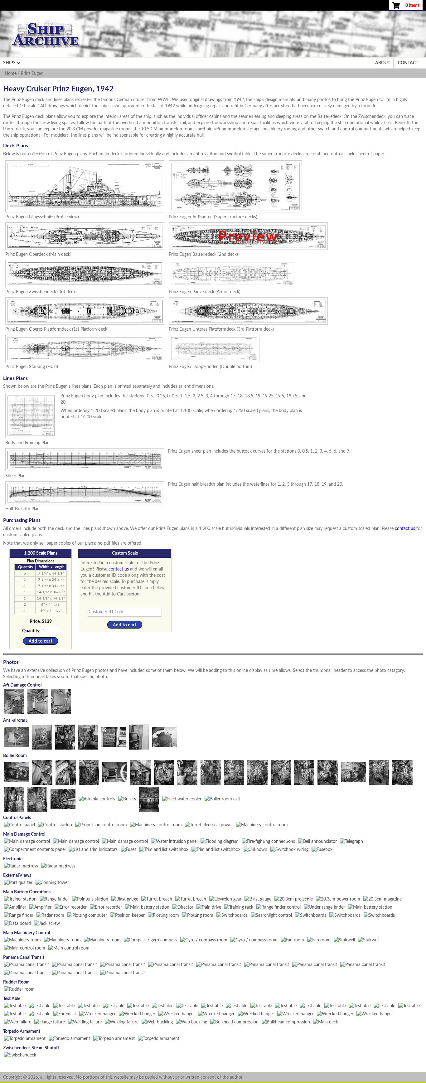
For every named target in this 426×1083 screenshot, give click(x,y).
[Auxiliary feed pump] (257, 772)
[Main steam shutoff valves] (20, 1055)
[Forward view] (314, 964)
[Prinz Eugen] (15, 1005)
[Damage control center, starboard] (14, 701)
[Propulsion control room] (101, 825)
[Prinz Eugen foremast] (64, 1014)
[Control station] (55, 825)
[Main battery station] (147, 907)
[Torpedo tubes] (69, 1038)
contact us (405, 529)
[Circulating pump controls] (328, 772)
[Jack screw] (47, 923)
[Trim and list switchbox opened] (216, 849)
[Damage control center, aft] (61, 701)
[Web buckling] (157, 1022)
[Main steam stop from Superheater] (164, 772)
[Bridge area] (266, 964)
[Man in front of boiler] (304, 772)
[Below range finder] (324, 907)
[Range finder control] (278, 907)
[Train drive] (209, 907)
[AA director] (164, 737)
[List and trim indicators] (93, 849)
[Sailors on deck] (170, 964)
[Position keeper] (127, 915)
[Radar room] (50, 915)
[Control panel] (19, 825)
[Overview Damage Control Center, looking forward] (27, 841)
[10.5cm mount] (65, 737)
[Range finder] (54, 899)
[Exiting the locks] (26, 972)
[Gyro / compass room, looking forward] (203, 940)
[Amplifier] (15, 907)
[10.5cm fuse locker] (139, 737)
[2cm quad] (16, 737)
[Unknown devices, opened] (255, 849)
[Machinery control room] (156, 825)
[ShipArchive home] (45, 34)
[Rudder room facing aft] (19, 989)
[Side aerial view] (362, 964)
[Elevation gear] (225, 899)
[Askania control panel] (63, 799)
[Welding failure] (85, 1022)
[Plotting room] (163, 915)
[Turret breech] (156, 899)
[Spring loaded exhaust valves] (187, 772)
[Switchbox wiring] (289, 849)
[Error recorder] (71, 907)
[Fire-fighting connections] (268, 841)
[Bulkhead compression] (234, 1022)
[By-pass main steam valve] (140, 772)
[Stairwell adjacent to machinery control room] (344, 940)
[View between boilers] (127, 799)
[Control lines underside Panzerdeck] (42, 772)
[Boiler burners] (16, 772)
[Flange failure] (49, 1022)
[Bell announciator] (317, 841)
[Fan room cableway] (319, 940)
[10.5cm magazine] (113, 737)
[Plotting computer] (87, 915)
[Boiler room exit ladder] (222, 799)
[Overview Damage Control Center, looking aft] (76, 841)
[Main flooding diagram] (220, 841)
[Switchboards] (232, 915)
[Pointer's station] (90, 899)
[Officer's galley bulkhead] (375, 1014)
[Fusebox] (322, 849)
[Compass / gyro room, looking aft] (150, 940)
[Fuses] (128, 849)
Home (11, 73)
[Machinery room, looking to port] (62, 940)
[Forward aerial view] (74, 972)
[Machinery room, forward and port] (102, 940)
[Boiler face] (353, 772)
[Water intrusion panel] (174, 841)
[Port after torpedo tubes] (74, 964)
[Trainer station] (20, 899)
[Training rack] (238, 907)
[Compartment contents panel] (34, 849)
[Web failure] (17, 1022)
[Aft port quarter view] (218, 964)
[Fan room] (292, 940)
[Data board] (17, 923)
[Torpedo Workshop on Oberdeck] (24, 1038)
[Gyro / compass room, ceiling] (254, 940)
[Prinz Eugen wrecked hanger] (97, 1014)
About (382, 63)
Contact (408, 63)
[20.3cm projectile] (294, 899)
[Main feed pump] (234, 772)
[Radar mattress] (21, 866)
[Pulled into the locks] (26, 964)
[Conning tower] (52, 882)
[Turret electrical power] (209, 825)
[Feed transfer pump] (402, 772)
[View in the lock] (122, 972)
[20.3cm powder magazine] (338, 899)
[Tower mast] (122, 964)
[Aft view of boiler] (89, 772)
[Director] (183, 907)
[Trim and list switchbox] (163, 849)
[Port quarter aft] (18, 882)
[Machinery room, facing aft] (22, 940)
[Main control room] (24, 948)
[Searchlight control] (271, 915)
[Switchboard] (344, 915)
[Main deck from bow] (325, 1022)
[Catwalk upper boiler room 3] (66, 772)
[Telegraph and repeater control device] (351, 841)
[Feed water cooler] (181, 799)
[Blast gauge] (124, 899)
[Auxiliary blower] (281, 772)
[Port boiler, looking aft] (211, 772)
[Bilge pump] (14, 799)
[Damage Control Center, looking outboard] (125, 841)
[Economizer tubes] (114, 772)
